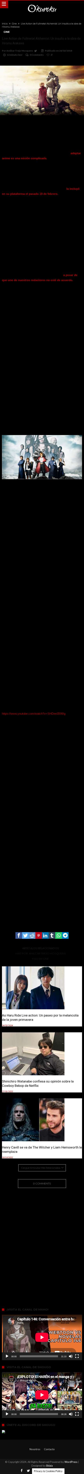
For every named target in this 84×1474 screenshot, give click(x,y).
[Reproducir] (7, 1356)
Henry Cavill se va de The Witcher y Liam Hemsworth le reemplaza (42, 1149)
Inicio (5, 23)
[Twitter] (28, 1471)
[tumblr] (52, 935)
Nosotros (34, 1449)
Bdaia (49, 1465)
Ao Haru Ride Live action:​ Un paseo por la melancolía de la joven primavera (40, 1017)
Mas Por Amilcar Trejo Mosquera (40, 953)
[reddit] (32, 935)
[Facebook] (21, 1471)
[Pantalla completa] (77, 1356)
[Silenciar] (71, 1356)
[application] (42, 1337)
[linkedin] (45, 935)
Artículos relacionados (40, 948)
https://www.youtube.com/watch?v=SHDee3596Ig (33, 713)
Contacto (49, 1449)
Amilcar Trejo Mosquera (19, 50)
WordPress (70, 1461)
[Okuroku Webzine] (42, 4)
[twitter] (25, 935)
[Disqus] (42, 1242)
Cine (14, 23)
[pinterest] (38, 935)
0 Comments (37, 54)
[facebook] (18, 935)
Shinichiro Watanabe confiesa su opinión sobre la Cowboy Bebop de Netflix (38, 1083)
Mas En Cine (40, 958)
